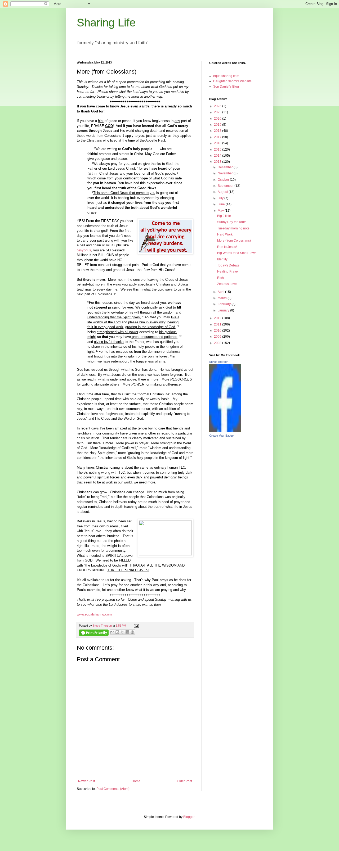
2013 (218, 162)
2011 (218, 324)
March (223, 298)
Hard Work (225, 234)
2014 (218, 155)
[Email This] (112, 632)
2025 (218, 112)
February (224, 304)
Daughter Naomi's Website (232, 81)
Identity (222, 259)
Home (136, 781)
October (224, 180)
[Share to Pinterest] (132, 632)
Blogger (188, 817)
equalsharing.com (226, 76)
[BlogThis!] (117, 632)
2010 (218, 330)
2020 (218, 118)
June (222, 204)
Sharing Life (106, 22)
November (226, 173)
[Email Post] (136, 625)
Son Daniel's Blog (226, 86)
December (226, 167)
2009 (218, 336)
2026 (218, 106)
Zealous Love (227, 284)
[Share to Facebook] (127, 632)
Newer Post (86, 781)
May (221, 210)
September (226, 186)
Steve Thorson (218, 361)
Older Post (184, 781)
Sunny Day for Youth (232, 222)
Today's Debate (228, 265)
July (221, 198)
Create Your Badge (221, 435)
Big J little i (225, 216)
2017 (218, 137)
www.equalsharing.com (94, 614)
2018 (218, 131)
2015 (218, 149)
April (221, 292)
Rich (220, 278)
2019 (218, 124)
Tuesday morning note (233, 228)
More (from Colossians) (234, 240)
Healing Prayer (228, 271)
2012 (218, 318)
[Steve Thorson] (225, 431)
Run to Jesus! (227, 247)
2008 (218, 343)
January (224, 310)
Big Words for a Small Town (237, 253)
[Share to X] (122, 632)
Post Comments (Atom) (113, 789)
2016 (218, 143)
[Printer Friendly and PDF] (94, 633)
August (223, 192)
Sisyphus (84, 250)
